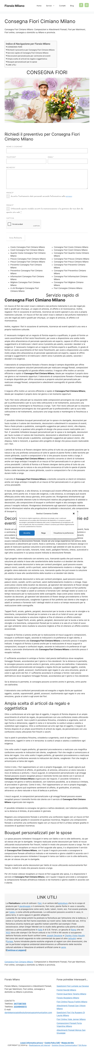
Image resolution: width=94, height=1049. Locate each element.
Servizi (49, 6)
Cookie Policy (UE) (52, 1043)
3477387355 (20, 1004)
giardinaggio (25, 906)
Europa (10, 941)
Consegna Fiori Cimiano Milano (19, 962)
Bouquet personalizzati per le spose (22, 62)
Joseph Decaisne (54, 935)
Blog (72, 6)
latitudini (72, 938)
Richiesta (10, 167)
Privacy (10, 193)
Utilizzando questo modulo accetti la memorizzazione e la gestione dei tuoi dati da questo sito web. (44, 210)
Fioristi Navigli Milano (66, 990)
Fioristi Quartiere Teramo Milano (71, 994)
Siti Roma (82, 1045)
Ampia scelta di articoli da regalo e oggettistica (27, 59)
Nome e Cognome (14, 146)
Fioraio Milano (14, 5)
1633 (8, 932)
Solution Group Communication (64, 1045)
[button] (74, 513)
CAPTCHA (10, 218)
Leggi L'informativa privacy (31, 1043)
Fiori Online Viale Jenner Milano (71, 1019)
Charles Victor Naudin (75, 935)
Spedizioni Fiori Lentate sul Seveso (73, 986)
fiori (39, 903)
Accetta (27, 533)
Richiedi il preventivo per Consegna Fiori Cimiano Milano (31, 50)
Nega (43, 533)
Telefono (11, 157)
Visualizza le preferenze (64, 533)
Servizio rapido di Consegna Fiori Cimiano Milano (27, 53)
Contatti (62, 6)
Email (50, 157)
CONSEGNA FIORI (14, 47)
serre (63, 947)
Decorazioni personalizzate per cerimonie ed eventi (28, 56)
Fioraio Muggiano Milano (68, 998)
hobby (12, 912)
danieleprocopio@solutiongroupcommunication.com (28, 1012)
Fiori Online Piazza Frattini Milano (72, 1002)
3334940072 (20, 1007)
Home (39, 6)
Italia (40, 930)
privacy (69, 196)
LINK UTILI (11, 65)
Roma (73, 930)
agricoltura (63, 903)
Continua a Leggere (16, 950)
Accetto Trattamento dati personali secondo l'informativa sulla (41, 196)
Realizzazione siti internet (39, 1045)
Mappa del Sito (67, 1043)
